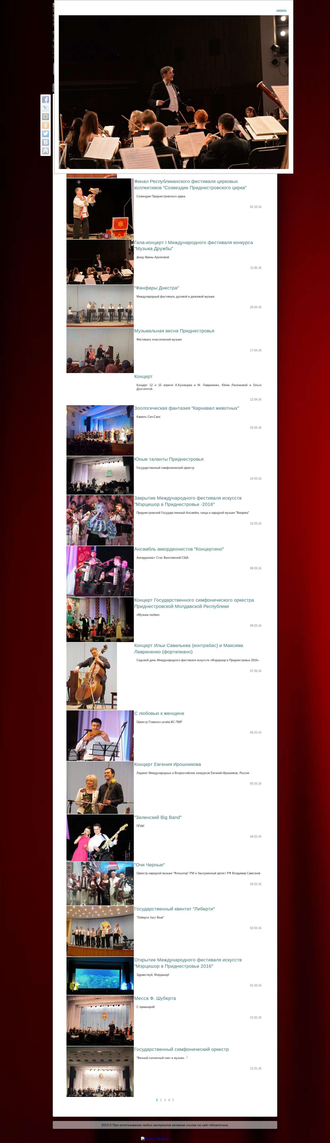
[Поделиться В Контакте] (45, 142)
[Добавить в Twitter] (45, 133)
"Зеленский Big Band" (158, 817)
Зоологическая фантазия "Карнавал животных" (186, 408)
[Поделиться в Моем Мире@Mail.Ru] (45, 116)
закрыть (281, 10)
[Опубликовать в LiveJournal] (45, 108)
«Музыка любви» (148, 614)
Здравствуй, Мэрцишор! (152, 974)
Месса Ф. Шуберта (155, 998)
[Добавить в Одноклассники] (45, 125)
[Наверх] (45, 150)
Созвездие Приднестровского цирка (160, 196)
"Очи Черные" (149, 864)
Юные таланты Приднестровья (168, 459)
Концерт (143, 376)
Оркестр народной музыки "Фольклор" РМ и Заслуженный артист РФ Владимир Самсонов (198, 873)
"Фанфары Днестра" (156, 288)
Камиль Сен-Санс (148, 416)
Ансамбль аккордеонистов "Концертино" (179, 549)
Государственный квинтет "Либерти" (174, 909)
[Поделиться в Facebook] (45, 99)
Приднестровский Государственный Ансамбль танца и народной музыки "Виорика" (192, 512)
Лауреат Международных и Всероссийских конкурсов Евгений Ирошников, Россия (192, 773)
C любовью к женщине (159, 713)
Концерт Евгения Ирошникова (167, 764)
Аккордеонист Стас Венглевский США (162, 557)
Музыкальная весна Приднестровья (174, 331)
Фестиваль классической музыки (159, 339)
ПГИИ (140, 826)
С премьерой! (145, 1007)
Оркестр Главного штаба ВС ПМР (159, 722)
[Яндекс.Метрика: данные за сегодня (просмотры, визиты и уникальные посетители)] (155, 1139)
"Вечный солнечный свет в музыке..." (162, 1058)
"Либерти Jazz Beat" (150, 917)
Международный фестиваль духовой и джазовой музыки (175, 296)
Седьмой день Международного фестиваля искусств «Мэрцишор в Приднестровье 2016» (197, 660)
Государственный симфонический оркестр (165, 467)
